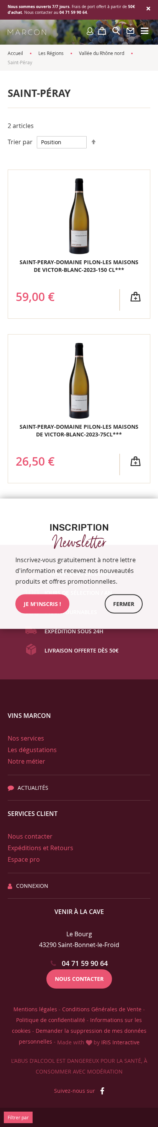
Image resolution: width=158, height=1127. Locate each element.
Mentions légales (35, 1009)
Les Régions (51, 53)
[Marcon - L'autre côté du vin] (27, 32)
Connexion (32, 885)
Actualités (33, 787)
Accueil (15, 53)
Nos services (26, 738)
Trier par (20, 142)
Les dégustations (32, 750)
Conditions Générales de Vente (102, 1009)
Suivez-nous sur (75, 1090)
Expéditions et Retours (40, 848)
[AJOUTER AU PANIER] (135, 297)
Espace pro (24, 859)
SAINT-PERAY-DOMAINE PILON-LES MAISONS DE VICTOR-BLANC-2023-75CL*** (79, 430)
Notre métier (26, 761)
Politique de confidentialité (50, 1020)
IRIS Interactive (120, 1042)
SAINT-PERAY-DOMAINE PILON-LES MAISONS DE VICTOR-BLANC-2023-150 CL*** (79, 265)
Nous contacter (30, 836)
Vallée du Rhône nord (101, 53)
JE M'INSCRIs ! (42, 603)
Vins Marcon (29, 715)
